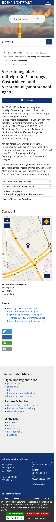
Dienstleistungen (15, 411)
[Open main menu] (48, 2)
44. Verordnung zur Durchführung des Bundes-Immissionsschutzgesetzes (26, 319)
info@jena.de (38, 484)
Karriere (11, 422)
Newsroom (12, 428)
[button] (27, 182)
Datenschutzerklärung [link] (37, 518)
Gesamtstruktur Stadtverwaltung (23, 405)
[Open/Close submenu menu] (49, 41)
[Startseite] (5, 53)
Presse (10, 425)
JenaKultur (12, 383)
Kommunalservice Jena (18, 396)
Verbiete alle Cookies (37, 513)
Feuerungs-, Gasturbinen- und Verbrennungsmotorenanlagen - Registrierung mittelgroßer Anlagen (24, 311)
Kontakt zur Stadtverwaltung (21, 408)
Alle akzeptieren (15, 513)
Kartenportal (13, 431)
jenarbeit (11, 386)
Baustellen (12, 434)
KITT (9, 389)
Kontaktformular (43, 464)
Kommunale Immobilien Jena (21, 393)
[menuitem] (27, 388)
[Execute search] (38, 19)
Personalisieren (14, 518)
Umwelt (7, 42)
